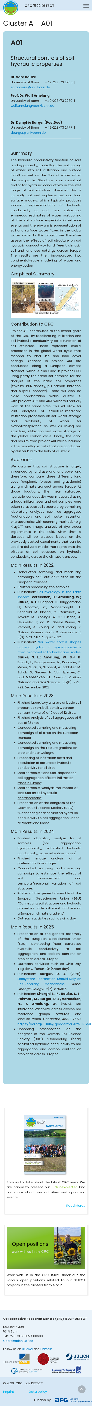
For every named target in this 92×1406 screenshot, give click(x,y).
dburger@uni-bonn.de (28, 132)
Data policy (38, 1391)
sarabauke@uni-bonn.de (30, 87)
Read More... (75, 1205)
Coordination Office (18, 1341)
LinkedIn (46, 1349)
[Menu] (86, 5)
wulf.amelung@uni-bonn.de (32, 105)
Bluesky (27, 1349)
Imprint (8, 1391)
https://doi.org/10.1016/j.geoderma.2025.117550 (54, 1024)
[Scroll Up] (82, 1389)
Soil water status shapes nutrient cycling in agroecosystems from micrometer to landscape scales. (49, 647)
